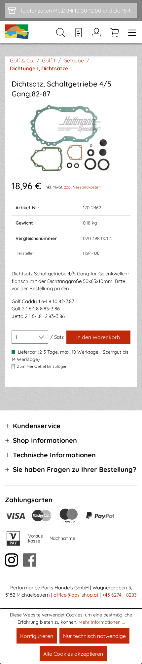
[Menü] (130, 32)
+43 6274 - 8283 (119, 595)
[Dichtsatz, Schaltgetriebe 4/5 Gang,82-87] (71, 139)
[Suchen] (61, 32)
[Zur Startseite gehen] (17, 32)
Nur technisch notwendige (94, 636)
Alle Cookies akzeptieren (73, 653)
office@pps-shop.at (75, 595)
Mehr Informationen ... (102, 622)
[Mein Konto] (96, 32)
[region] (71, 139)
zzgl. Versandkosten (82, 187)
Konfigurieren (36, 636)
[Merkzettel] (79, 32)
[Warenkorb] (114, 32)
